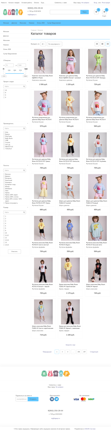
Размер (5, 207)
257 (84, 352)
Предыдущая (47, 352)
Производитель (8, 123)
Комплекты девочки (65, 80)
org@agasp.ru (32, 14)
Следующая (94, 352)
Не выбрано (85, 2)
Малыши (6, 23)
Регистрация (106, 2)
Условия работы (26, 2)
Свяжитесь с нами (55, 385)
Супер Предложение (54, 23)
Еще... (43, 2)
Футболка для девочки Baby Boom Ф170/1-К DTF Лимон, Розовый (41, 203)
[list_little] (97, 44)
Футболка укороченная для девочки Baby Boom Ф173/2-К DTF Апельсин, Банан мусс (69, 119)
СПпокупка (6, 60)
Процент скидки (8, 81)
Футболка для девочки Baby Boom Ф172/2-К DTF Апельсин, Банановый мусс (69, 161)
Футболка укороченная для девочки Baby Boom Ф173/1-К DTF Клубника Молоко (96, 119)
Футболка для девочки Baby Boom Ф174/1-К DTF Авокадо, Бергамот (96, 78)
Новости (4, 2)
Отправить (33, 399)
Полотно (6, 165)
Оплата (36, 2)
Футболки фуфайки (38, 247)
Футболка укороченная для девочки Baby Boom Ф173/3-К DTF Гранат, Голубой (41, 119)
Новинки (31, 23)
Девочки (14, 23)
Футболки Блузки (92, 80)
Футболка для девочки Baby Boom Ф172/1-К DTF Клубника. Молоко (96, 161)
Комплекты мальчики (39, 80)
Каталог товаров (14, 2)
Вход (95, 2)
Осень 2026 (41, 23)
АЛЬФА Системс (90, 429)
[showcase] (108, 44)
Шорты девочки (64, 205)
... (73, 352)
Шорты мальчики (91, 289)
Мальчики (23, 23)
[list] (102, 44)
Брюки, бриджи (64, 289)
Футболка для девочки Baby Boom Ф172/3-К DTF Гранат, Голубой (41, 161)
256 (79, 352)
